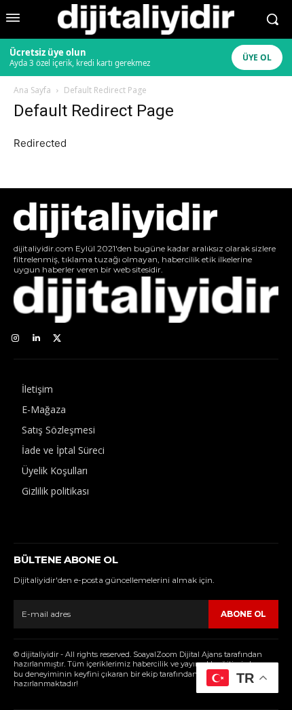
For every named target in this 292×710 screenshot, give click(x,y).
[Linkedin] (36, 339)
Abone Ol (243, 614)
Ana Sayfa (32, 90)
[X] (57, 339)
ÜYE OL (257, 57)
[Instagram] (15, 339)
